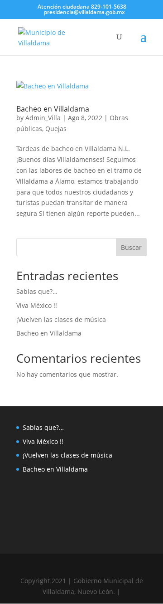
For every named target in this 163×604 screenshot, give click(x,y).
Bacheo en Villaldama (52, 109)
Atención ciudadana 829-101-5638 (81, 6)
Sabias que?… (37, 291)
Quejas (56, 128)
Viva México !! (36, 305)
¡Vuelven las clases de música (61, 319)
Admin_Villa (43, 117)
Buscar (131, 247)
